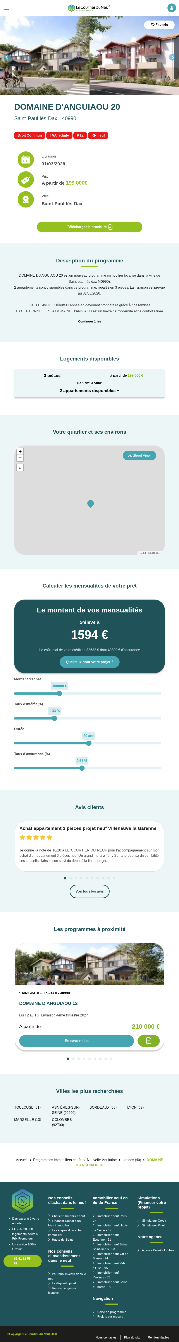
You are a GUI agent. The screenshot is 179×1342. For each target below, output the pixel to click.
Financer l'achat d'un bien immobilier (64, 1223)
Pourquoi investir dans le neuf (67, 1276)
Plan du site (132, 1337)
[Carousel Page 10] (114, 878)
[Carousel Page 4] (81, 878)
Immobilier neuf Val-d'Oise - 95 (109, 1265)
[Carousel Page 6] (92, 878)
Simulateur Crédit (153, 1220)
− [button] (20, 458)
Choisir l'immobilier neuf (68, 1216)
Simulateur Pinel (153, 1225)
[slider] (59, 693)
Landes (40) (131, 1160)
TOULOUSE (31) (27, 1107)
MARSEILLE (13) (27, 1120)
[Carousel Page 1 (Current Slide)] (65, 878)
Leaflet (142, 553)
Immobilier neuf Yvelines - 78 (106, 1275)
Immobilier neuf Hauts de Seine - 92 (110, 1228)
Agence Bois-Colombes (157, 1250)
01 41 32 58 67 (22, 1261)
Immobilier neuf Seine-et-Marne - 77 (111, 1284)
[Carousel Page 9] (108, 878)
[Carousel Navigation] (89, 57)
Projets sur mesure (110, 1316)
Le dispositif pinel (64, 1283)
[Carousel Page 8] (103, 878)
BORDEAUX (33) (103, 1107)
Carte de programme (111, 1312)
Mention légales (158, 1337)
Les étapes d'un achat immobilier (65, 1232)
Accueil (22, 1160)
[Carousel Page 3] (76, 878)
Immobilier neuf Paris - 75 (111, 1218)
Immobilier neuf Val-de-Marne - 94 (111, 1256)
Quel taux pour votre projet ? (89, 662)
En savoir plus (77, 1041)
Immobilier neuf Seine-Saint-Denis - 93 (111, 1247)
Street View (141, 455)
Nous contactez (106, 1337)
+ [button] (20, 451)
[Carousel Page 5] (87, 878)
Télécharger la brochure (87, 227)
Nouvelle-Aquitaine (102, 1160)
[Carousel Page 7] (97, 878)
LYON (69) (135, 1107)
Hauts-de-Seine (63, 1239)
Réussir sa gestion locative (62, 1290)
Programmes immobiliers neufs (57, 1160)
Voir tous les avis (90, 891)
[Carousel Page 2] (70, 878)
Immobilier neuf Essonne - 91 (106, 1237)
